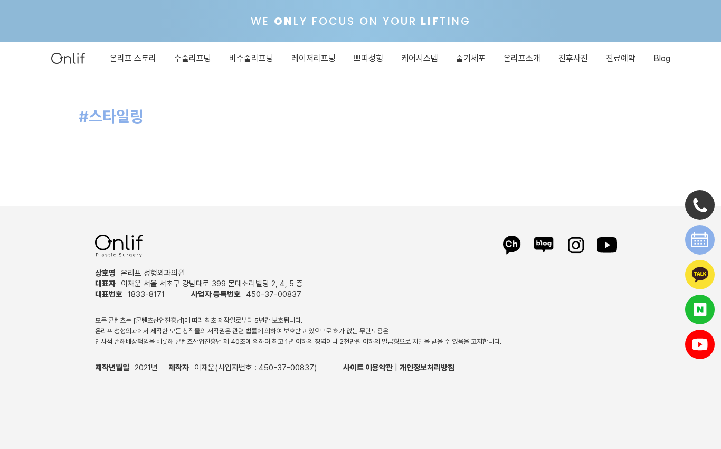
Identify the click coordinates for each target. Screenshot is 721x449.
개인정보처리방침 (427, 367)
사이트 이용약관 (368, 367)
